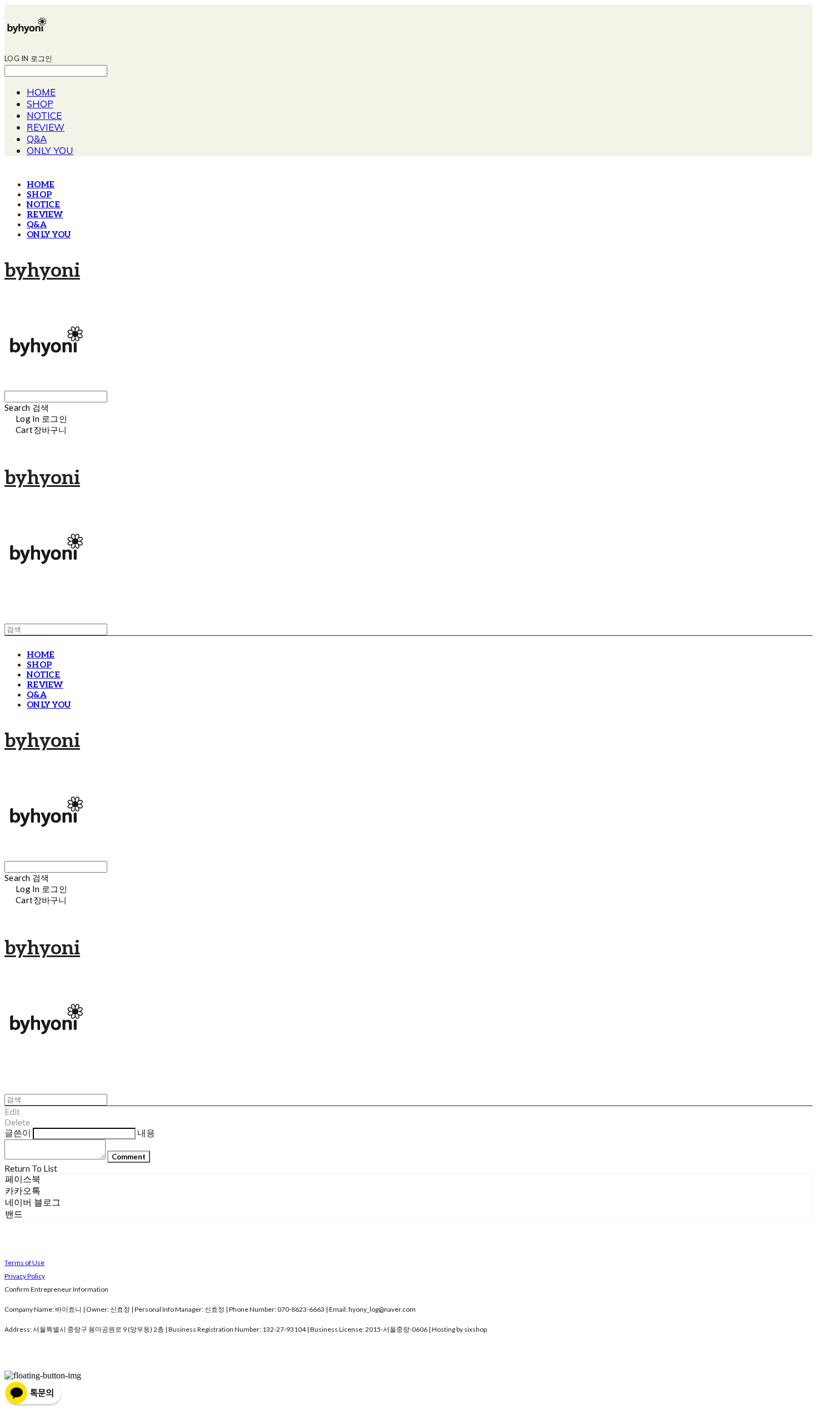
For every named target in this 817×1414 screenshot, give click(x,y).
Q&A (37, 139)
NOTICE (44, 115)
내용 (146, 1132)
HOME (41, 92)
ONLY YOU (50, 150)
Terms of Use (24, 1262)
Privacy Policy (24, 1276)
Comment (129, 1156)
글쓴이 (17, 1132)
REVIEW (45, 127)
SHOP (40, 103)
